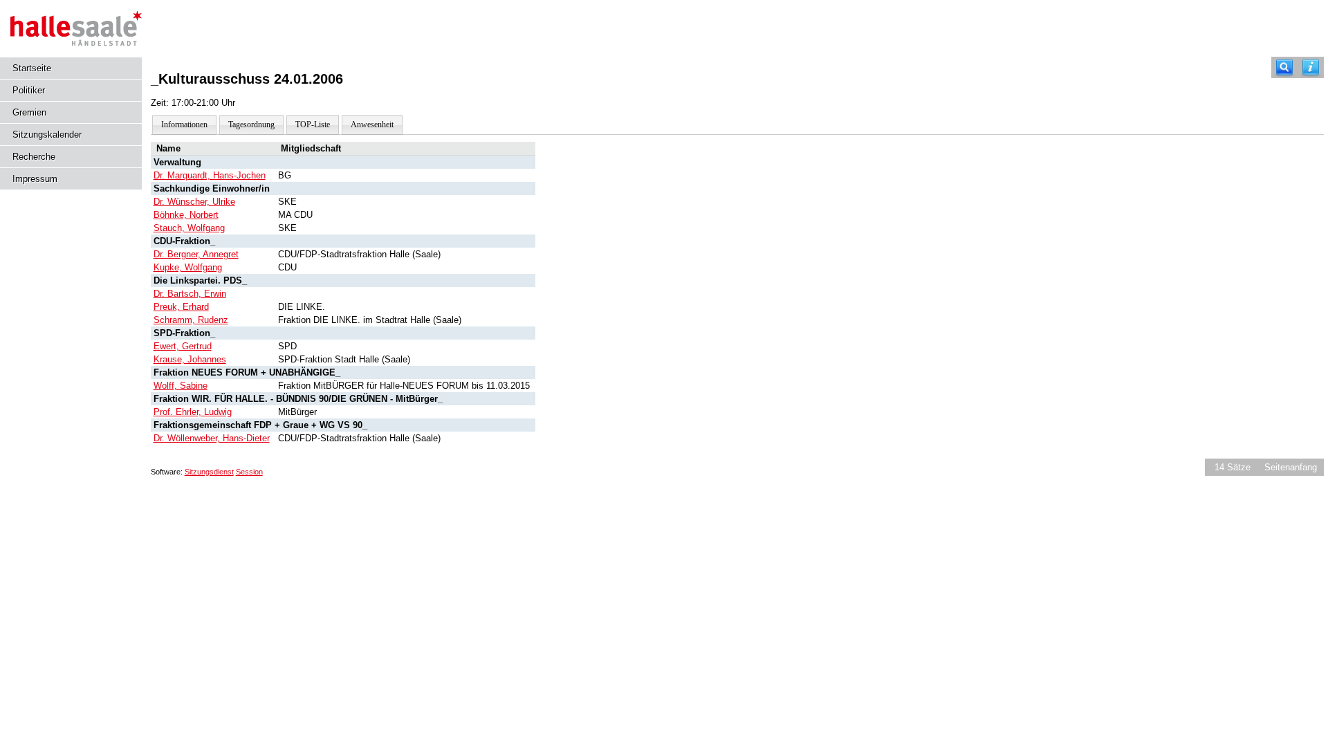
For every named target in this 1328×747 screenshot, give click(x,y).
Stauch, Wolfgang (189, 228)
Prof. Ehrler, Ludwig (193, 412)
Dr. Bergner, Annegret (196, 254)
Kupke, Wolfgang (188, 267)
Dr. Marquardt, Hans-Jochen (210, 175)
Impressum (34, 179)
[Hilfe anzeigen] (1311, 67)
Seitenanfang (1290, 467)
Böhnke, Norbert (186, 215)
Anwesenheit (372, 124)
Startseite (31, 68)
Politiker (28, 90)
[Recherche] (1284, 67)
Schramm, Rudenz (191, 320)
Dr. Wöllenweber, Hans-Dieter (212, 438)
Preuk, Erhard (181, 307)
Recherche (33, 156)
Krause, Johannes (190, 359)
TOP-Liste (312, 124)
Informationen (184, 124)
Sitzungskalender (47, 134)
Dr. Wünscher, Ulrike (194, 201)
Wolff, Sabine (181, 385)
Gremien (29, 112)
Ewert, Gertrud (183, 346)
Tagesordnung (251, 124)
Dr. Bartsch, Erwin (190, 293)
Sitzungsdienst (209, 472)
